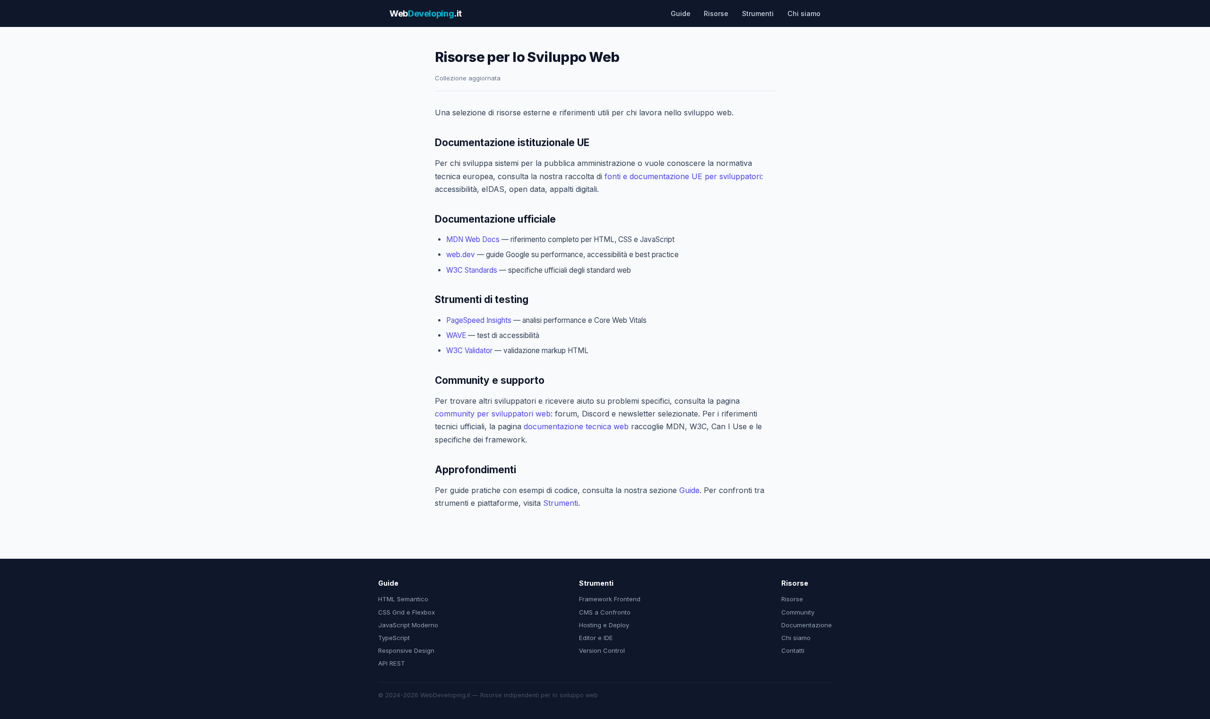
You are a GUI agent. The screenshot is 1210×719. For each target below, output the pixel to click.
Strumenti (758, 13)
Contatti (792, 650)
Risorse (716, 13)
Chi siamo (804, 13)
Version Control (602, 650)
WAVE (456, 335)
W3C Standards (471, 270)
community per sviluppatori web (493, 413)
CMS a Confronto (605, 612)
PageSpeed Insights (478, 320)
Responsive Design (406, 650)
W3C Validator (469, 350)
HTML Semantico (403, 599)
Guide (681, 13)
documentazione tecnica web (576, 426)
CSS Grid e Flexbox (406, 612)
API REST (391, 663)
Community (797, 612)
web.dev (460, 254)
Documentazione (806, 625)
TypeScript (394, 637)
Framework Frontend (609, 599)
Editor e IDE (596, 637)
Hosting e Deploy (604, 625)
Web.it (425, 13)
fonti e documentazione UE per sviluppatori (683, 176)
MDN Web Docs (473, 239)
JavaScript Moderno (408, 625)
